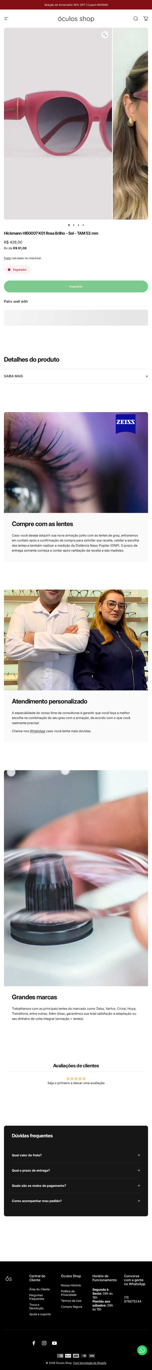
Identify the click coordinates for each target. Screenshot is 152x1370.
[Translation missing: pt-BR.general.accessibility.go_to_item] (68, 225)
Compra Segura (71, 1306)
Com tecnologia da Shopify (89, 1362)
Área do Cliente (39, 1289)
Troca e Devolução (36, 1306)
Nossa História (71, 1285)
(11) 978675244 (132, 1299)
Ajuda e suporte (40, 1314)
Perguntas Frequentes (36, 1296)
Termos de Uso (71, 1300)
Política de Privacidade (68, 1292)
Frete (7, 258)
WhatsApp (37, 731)
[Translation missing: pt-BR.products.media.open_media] (105, 35)
